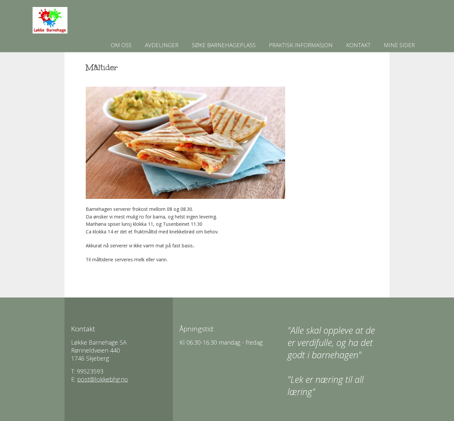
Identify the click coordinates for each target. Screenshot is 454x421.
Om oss (121, 45)
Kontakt (358, 45)
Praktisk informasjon (301, 45)
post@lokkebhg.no (102, 379)
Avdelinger (161, 45)
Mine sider (399, 45)
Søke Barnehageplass (224, 45)
